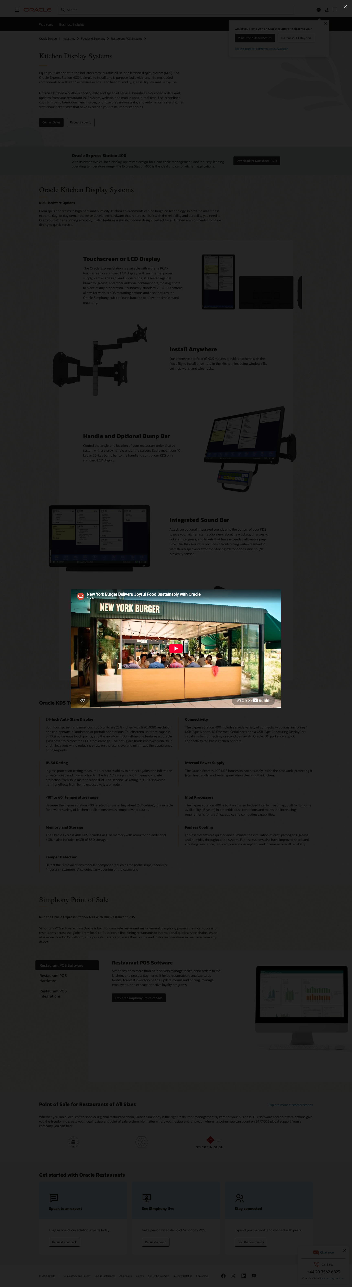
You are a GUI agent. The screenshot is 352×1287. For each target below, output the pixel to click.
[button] (345, 6)
